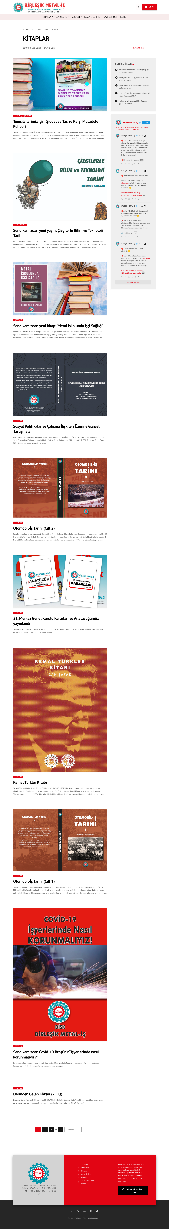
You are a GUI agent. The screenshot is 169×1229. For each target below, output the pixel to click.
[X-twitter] (78, 1211)
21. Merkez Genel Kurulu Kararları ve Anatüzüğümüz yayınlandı (56, 621)
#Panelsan (125, 183)
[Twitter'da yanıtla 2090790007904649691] (123, 277)
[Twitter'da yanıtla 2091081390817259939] (123, 199)
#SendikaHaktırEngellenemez (132, 270)
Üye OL (149, 7)
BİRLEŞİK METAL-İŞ (128, 135)
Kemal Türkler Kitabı (30, 782)
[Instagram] (91, 1211)
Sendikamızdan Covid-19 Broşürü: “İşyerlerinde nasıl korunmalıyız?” (56, 1054)
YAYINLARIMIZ (20, 225)
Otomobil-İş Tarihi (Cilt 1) (34, 881)
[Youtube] (84, 1211)
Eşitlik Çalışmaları (23, 116)
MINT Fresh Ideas (80, 1218)
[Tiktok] (97, 1211)
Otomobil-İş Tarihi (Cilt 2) (34, 528)
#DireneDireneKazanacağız (131, 193)
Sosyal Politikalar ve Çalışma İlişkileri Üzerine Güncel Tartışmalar (56, 429)
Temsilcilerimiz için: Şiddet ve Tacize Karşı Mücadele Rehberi (55, 124)
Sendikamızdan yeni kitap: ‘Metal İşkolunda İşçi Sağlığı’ (58, 325)
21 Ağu (141, 206)
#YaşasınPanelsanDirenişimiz (131, 195)
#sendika (146, 258)
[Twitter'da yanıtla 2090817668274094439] (123, 236)
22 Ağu (141, 136)
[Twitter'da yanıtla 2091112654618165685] (123, 164)
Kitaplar (18, 320)
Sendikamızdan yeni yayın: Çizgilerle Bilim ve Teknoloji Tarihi (58, 233)
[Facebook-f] (72, 1211)
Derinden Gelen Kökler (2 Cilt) (37, 1094)
